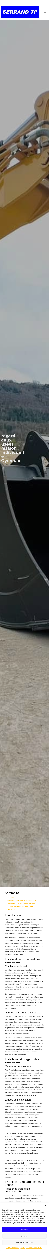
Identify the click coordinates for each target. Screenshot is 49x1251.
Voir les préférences (24, 1242)
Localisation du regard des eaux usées (21, 900)
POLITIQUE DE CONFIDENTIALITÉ (31, 1248)
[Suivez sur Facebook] (24, 3)
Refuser (24, 1236)
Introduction (11, 897)
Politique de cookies (12, 1248)
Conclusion (11, 909)
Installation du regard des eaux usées (21, 903)
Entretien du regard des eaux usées (20, 906)
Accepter (24, 1229)
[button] (45, 1205)
